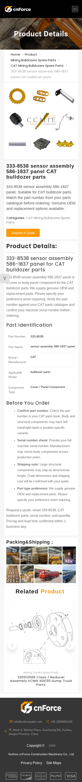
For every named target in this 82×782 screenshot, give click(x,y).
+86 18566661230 (61, 721)
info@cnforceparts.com (28, 721)
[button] (75, 9)
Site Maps (53, 763)
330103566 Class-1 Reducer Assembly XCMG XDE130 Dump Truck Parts (41, 681)
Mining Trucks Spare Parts (41, 672)
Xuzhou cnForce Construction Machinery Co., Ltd (41, 754)
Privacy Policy (31, 763)
